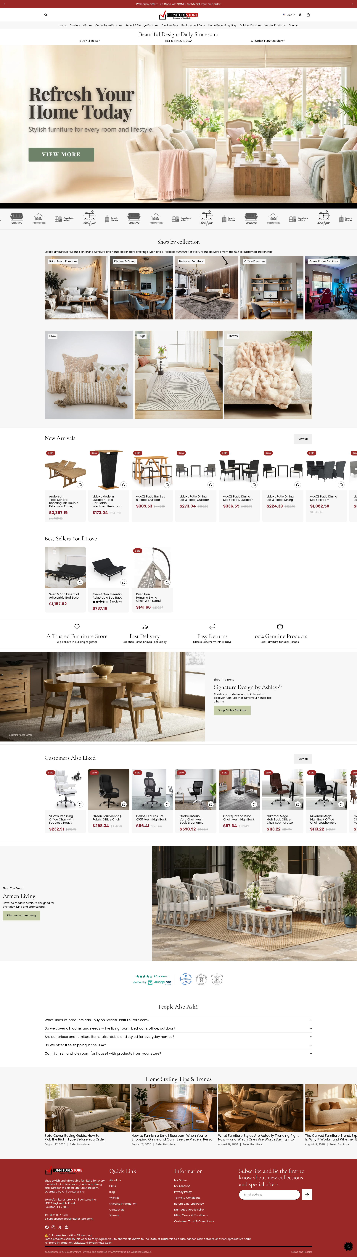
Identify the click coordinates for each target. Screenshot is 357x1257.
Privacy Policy (183, 1192)
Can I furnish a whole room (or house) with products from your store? (103, 1053)
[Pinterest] (66, 1227)
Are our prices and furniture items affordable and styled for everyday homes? (109, 1036)
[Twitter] (60, 1227)
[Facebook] (47, 1227)
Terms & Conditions (187, 1198)
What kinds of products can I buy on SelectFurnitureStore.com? (97, 1020)
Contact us (116, 1209)
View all (303, 439)
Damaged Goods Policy (189, 1209)
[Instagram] (53, 1227)
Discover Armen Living (21, 915)
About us (115, 1180)
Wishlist (114, 1198)
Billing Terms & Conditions (191, 1215)
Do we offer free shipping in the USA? (75, 1045)
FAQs (112, 1186)
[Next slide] (353, 4)
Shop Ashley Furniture (232, 710)
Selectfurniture (73, 1251)
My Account (182, 1186)
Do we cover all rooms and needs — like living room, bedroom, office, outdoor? (110, 1028)
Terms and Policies (301, 1251)
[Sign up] (307, 1194)
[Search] (46, 15)
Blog (112, 1192)
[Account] (300, 15)
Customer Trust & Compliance (194, 1221)
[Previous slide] (4, 4)
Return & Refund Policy (189, 1204)
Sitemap (114, 1215)
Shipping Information (122, 1204)
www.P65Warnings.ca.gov (95, 1243)
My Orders (180, 1180)
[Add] (80, 484)
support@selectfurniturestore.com (70, 1219)
